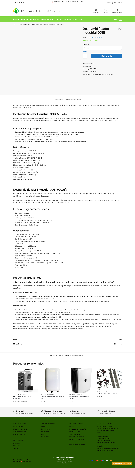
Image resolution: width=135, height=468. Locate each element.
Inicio (15, 24)
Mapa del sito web (19, 434)
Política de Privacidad (76, 439)
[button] (118, 19)
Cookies (72, 442)
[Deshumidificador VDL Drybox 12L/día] (119, 29)
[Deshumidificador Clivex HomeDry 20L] (53, 380)
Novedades (45, 432)
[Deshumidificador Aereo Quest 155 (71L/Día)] (121, 29)
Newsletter (45, 437)
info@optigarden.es (108, 442)
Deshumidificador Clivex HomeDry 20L (52, 397)
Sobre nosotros (18, 426)
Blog (42, 434)
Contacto (105, 12)
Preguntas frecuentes (76, 437)
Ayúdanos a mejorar (19, 432)
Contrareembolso (75, 434)
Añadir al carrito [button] (53, 405)
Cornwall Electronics (95, 37)
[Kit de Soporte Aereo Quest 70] (109, 379)
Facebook (16, 446)
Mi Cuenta (96, 12)
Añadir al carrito (106, 56)
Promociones (45, 429)
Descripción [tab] (58, 99)
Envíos (71, 426)
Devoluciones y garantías (77, 429)
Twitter (15, 448)
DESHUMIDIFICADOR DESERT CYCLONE (23, 397)
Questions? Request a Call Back (122, 463)
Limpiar (85, 51)
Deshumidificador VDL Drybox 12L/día (79, 397)
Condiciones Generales (77, 444)
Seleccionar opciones (26, 405)
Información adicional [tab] (73, 99)
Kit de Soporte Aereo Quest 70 (107, 394)
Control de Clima (24, 24)
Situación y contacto (20, 429)
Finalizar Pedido (117, 12)
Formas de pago (74, 432)
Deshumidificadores (36, 24)
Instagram (16, 443)
